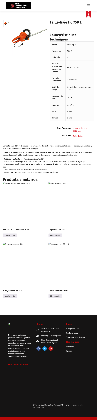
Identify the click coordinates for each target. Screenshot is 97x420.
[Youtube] (50, 348)
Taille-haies (78, 136)
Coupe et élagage (80, 128)
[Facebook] (38, 348)
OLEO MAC (77, 131)
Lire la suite (10, 235)
